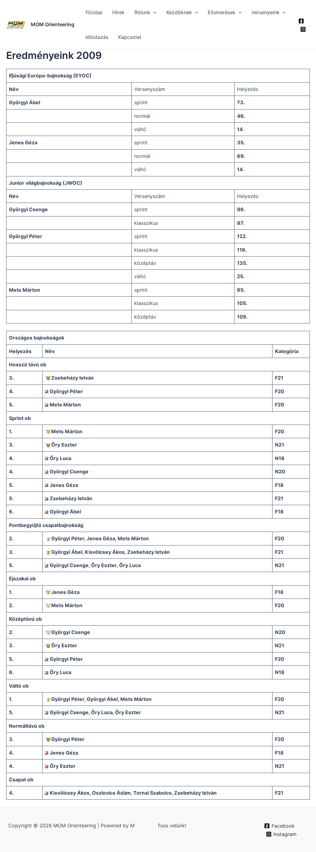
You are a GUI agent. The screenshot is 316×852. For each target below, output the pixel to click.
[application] (153, 12)
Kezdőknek (179, 12)
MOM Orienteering (52, 24)
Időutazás (96, 37)
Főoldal (93, 12)
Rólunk (142, 12)
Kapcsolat (129, 37)
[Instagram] (303, 29)
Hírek (118, 12)
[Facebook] (301, 21)
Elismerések (221, 12)
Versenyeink (266, 12)
